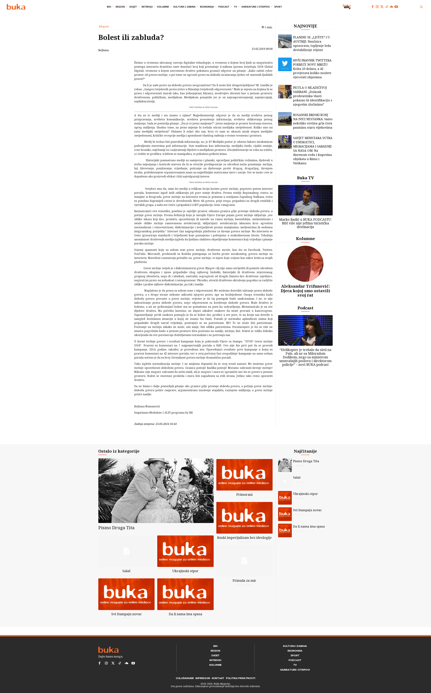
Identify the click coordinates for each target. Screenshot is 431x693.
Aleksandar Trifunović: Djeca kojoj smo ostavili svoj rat (305, 290)
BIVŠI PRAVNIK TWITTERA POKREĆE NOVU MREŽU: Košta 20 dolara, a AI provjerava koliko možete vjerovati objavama (312, 68)
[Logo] (16, 7)
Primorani (244, 494)
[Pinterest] (125, 76)
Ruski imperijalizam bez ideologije (244, 537)
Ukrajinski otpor (185, 571)
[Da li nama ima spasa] (185, 594)
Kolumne (305, 238)
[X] (125, 68)
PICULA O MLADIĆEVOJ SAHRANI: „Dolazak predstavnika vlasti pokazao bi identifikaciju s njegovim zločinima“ (312, 96)
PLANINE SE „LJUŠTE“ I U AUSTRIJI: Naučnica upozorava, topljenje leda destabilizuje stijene (312, 43)
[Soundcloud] (391, 6)
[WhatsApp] (125, 84)
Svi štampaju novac (126, 614)
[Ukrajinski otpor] (185, 551)
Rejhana (103, 50)
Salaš (126, 571)
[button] (421, 7)
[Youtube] (396, 6)
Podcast (305, 308)
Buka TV (305, 177)
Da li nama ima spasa (185, 614)
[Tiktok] (386, 6)
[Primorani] (244, 475)
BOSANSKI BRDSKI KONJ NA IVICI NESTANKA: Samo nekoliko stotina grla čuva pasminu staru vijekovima (313, 121)
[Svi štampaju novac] (126, 594)
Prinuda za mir (244, 580)
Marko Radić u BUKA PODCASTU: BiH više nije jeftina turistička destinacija (305, 223)
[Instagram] (377, 6)
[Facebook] (372, 6)
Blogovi (104, 26)
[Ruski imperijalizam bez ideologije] (244, 517)
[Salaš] (126, 551)
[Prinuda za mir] (244, 561)
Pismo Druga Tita (116, 528)
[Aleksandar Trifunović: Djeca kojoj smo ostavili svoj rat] (305, 264)
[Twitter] (382, 6)
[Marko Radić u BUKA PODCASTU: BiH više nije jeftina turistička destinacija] (305, 200)
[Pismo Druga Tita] (156, 490)
